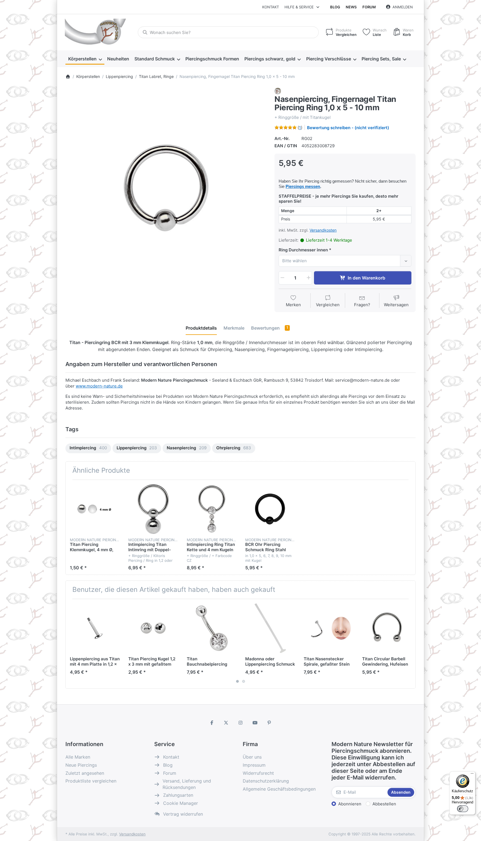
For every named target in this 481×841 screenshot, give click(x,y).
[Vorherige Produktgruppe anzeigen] (72, 643)
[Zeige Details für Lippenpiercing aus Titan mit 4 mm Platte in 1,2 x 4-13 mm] (95, 628)
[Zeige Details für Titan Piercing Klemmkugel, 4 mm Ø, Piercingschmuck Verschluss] (95, 509)
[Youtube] (255, 723)
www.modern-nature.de (99, 386)
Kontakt (270, 7)
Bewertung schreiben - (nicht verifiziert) (348, 127)
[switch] (462, 808)
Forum (369, 7)
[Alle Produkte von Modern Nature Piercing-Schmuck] (277, 90)
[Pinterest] (269, 723)
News (351, 7)
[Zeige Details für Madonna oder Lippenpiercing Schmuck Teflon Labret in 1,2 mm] (270, 628)
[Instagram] (240, 723)
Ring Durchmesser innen (303, 249)
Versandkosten (323, 230)
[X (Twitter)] (226, 723)
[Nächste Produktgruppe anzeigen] (409, 643)
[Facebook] (212, 723)
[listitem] (165, 188)
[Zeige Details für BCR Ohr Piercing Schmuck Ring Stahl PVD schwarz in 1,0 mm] (270, 509)
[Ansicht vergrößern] (165, 188)
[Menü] (472, 774)
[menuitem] (84, 59)
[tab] (201, 328)
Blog (335, 7)
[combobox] (228, 32)
